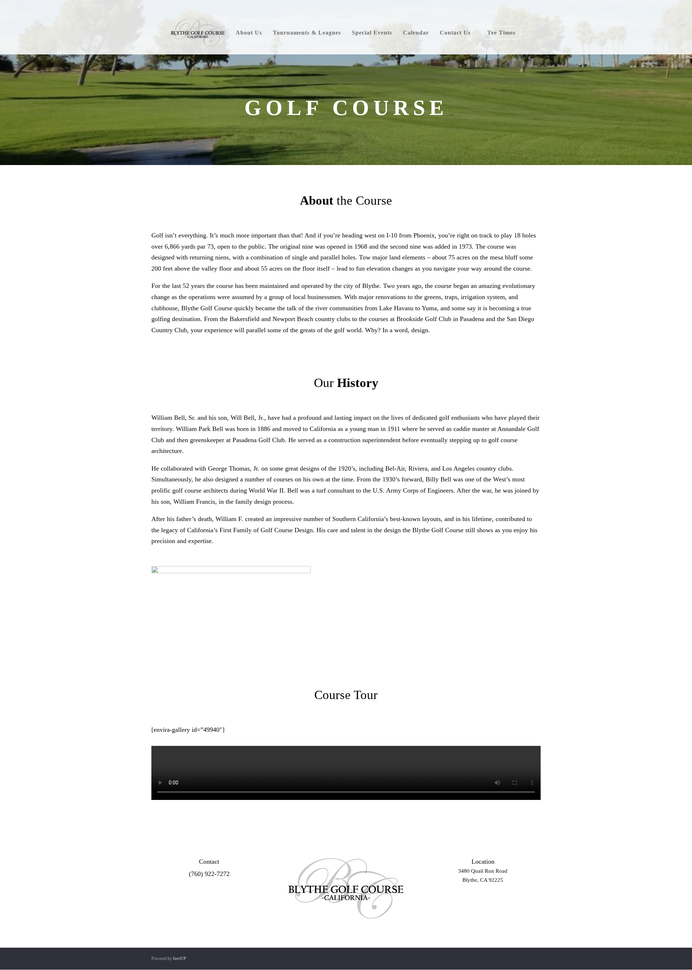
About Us (249, 33)
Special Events (372, 33)
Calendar (416, 33)
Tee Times (501, 33)
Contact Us (455, 33)
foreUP (179, 958)
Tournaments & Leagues (307, 33)
